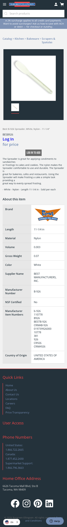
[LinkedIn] (49, 507)
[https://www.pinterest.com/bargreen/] (38, 504)
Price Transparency (17, 412)
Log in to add (33, 153)
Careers (10, 403)
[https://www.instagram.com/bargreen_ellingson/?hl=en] (26, 504)
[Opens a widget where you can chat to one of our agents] (55, 521)
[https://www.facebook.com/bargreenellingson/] (15, 504)
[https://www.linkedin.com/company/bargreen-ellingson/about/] (49, 504)
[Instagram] (26, 507)
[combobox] (11, 522)
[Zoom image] (34, 78)
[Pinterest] (38, 507)
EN (12, 522)
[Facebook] (15, 507)
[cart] (62, 4)
